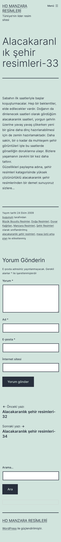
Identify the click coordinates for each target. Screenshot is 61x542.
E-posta (8, 339)
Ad (5, 319)
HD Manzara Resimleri (24, 520)
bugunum (7, 217)
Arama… (7, 467)
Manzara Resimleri (24, 225)
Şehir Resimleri (45, 225)
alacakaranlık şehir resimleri (18, 234)
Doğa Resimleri (40, 221)
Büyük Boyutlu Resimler (16, 221)
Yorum (7, 280)
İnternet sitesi (11, 359)
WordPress (9, 528)
